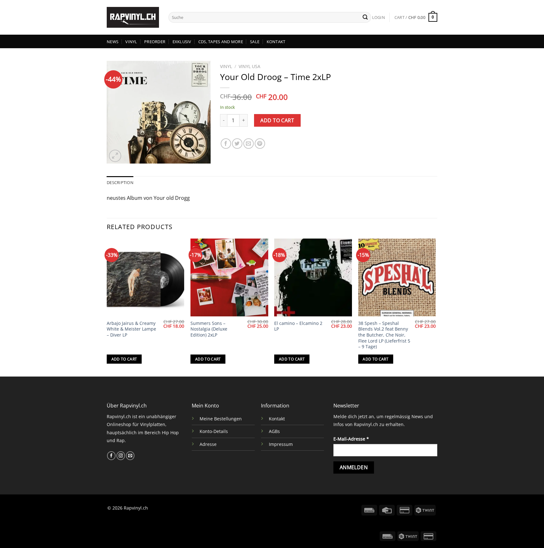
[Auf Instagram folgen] (120, 455)
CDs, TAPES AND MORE (220, 41)
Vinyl (226, 66)
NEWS (112, 41)
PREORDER (154, 41)
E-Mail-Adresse (351, 439)
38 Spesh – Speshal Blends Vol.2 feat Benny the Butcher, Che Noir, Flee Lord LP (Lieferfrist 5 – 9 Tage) (384, 335)
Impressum (281, 444)
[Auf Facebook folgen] (111, 455)
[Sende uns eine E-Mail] (130, 455)
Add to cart (277, 120)
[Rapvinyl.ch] (133, 17)
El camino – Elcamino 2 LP (298, 326)
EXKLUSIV (182, 41)
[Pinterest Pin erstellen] (260, 143)
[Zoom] (115, 156)
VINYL (131, 41)
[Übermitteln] (365, 17)
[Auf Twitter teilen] (237, 143)
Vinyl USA (249, 66)
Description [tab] (120, 182)
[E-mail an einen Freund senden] (248, 143)
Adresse (208, 444)
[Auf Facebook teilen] (226, 143)
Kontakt (277, 419)
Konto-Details (214, 431)
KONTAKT (276, 41)
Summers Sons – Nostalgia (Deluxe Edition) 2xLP (208, 329)
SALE (254, 41)
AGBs (274, 431)
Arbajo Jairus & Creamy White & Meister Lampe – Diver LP (131, 329)
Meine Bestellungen (221, 419)
